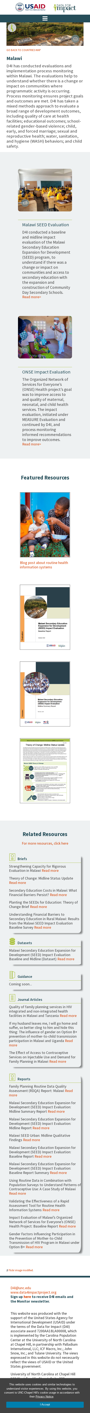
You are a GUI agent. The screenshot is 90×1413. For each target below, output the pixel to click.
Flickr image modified (21, 1270)
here (27, 1296)
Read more (50, 870)
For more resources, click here (45, 843)
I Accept (45, 1404)
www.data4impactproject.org (33, 1292)
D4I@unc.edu (20, 1288)
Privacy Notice (44, 1396)
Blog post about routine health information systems (44, 564)
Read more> (31, 297)
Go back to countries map (23, 50)
